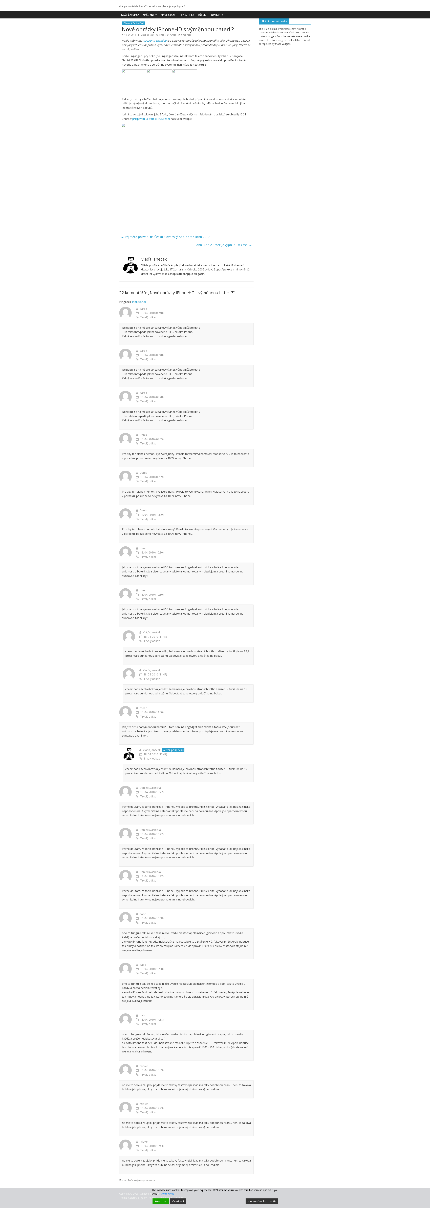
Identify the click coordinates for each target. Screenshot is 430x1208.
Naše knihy (150, 14)
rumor (173, 34)
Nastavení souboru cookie (262, 1201)
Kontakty (216, 14)
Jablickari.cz (139, 302)
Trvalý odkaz (148, 317)
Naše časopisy (130, 14)
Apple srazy (168, 14)
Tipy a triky (186, 14)
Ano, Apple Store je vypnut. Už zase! (224, 245)
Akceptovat (161, 1201)
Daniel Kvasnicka (150, 788)
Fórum (202, 14)
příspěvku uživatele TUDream (151, 119)
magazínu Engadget (155, 40)
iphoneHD (164, 34)
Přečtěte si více (166, 1193)
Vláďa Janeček (147, 34)
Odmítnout (178, 1201)
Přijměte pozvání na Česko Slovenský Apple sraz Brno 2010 (165, 237)
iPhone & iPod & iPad (133, 23)
